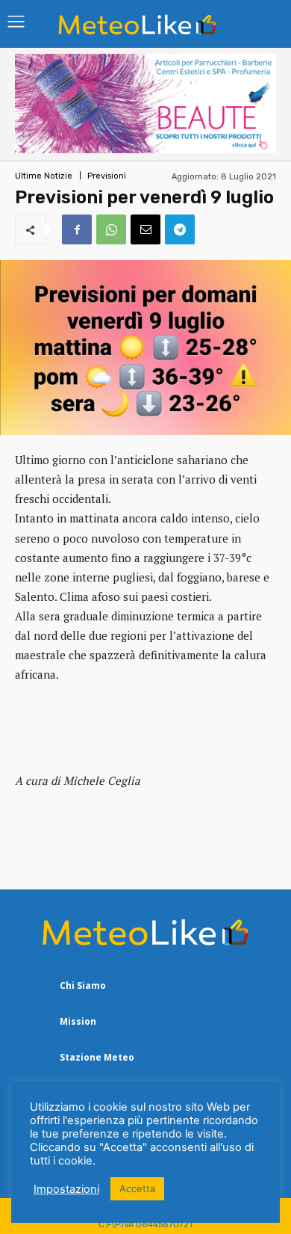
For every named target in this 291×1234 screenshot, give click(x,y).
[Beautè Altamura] (145, 149)
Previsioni (106, 176)
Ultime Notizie (43, 176)
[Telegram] (180, 229)
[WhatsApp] (111, 229)
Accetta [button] (137, 1188)
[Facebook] (77, 229)
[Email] (145, 229)
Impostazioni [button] (66, 1189)
